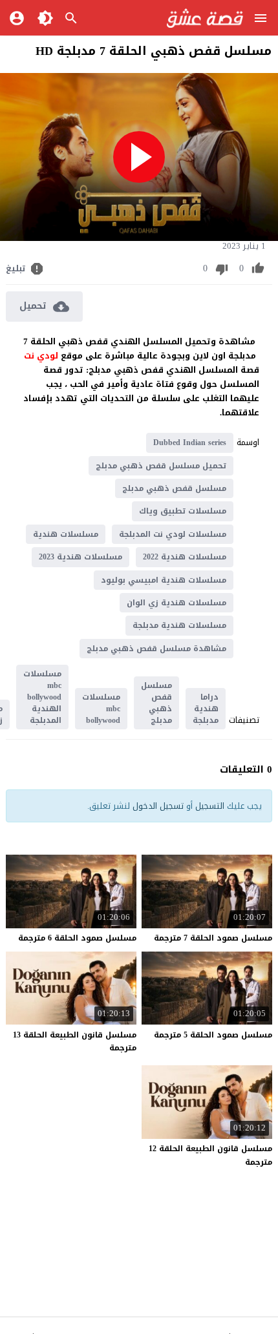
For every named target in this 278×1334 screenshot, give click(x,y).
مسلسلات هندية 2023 (80, 557)
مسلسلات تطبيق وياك (182, 511)
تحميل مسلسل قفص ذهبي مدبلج (161, 466)
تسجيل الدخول (158, 806)
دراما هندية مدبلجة (206, 708)
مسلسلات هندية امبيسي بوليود (163, 580)
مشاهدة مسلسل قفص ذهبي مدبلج (156, 648)
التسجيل (209, 806)
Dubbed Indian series (189, 442)
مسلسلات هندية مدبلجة (179, 625)
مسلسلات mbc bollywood (101, 708)
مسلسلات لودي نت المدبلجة (172, 534)
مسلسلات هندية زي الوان (176, 603)
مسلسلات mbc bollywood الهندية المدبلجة (42, 697)
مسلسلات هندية (65, 534)
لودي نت (42, 356)
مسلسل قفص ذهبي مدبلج (174, 488)
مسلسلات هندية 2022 (184, 557)
